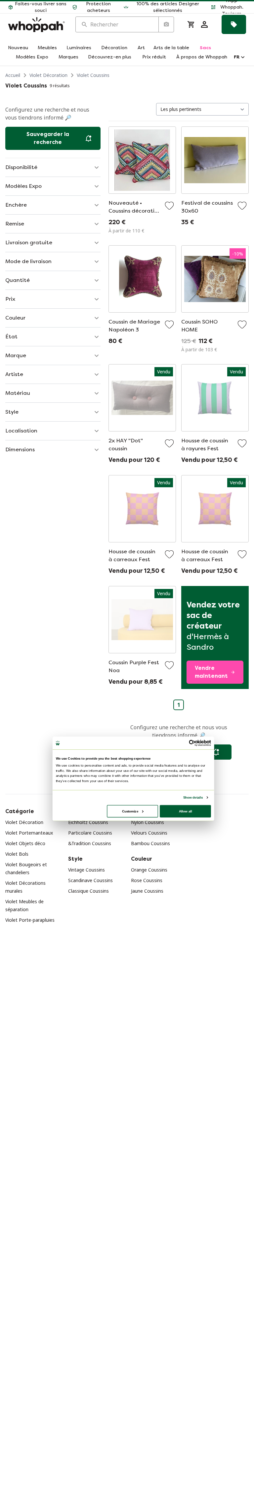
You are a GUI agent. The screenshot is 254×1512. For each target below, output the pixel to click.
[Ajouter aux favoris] (169, 205)
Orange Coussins (149, 870)
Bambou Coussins (150, 843)
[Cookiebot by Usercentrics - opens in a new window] (192, 743)
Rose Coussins (146, 880)
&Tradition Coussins (89, 843)
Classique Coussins (88, 891)
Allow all (185, 811)
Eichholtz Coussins (88, 822)
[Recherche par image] (166, 24)
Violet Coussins (93, 75)
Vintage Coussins (86, 870)
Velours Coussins (149, 833)
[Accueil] (36, 24)
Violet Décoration (48, 75)
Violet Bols (16, 854)
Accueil (12, 75)
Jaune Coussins (147, 891)
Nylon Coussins (147, 822)
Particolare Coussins (90, 833)
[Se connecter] (204, 24)
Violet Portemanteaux (29, 833)
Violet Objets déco (25, 843)
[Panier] (191, 24)
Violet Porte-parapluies (30, 920)
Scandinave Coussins (90, 880)
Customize (130, 811)
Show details (193, 797)
